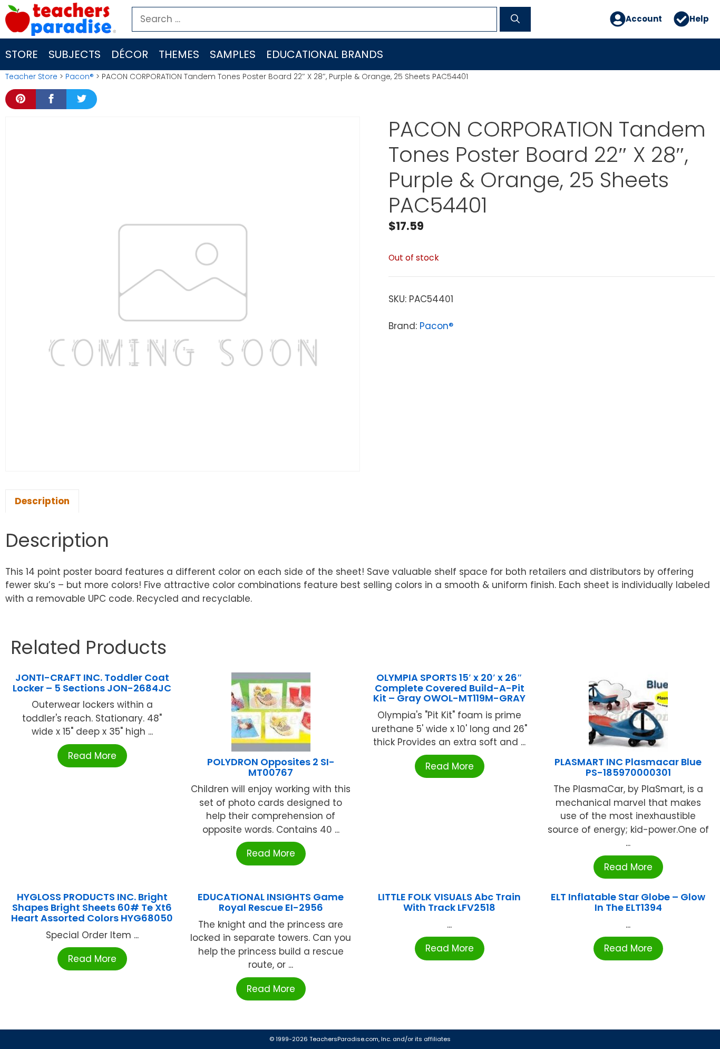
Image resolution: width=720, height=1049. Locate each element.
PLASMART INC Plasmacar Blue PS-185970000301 (628, 767)
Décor (129, 54)
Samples (233, 54)
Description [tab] (42, 501)
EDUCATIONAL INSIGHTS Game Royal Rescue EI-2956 (271, 902)
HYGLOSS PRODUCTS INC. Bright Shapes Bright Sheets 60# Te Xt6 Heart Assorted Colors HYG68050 (92, 907)
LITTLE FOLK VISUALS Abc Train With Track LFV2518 (449, 902)
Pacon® (79, 76)
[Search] (515, 19)
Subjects (74, 54)
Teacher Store (31, 76)
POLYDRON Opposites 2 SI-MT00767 (271, 767)
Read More (92, 755)
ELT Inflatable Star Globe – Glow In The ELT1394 (628, 902)
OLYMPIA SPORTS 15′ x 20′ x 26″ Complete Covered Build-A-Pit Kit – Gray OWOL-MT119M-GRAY (449, 688)
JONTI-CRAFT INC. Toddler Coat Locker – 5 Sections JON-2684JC (92, 683)
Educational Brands (324, 54)
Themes (179, 54)
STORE (21, 54)
